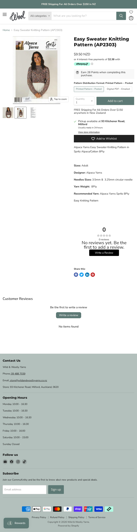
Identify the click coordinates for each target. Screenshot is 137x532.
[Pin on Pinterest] (93, 274)
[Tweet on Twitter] (81, 274)
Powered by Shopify (68, 525)
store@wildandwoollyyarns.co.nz (28, 380)
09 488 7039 (17, 373)
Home (6, 30)
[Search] (121, 16)
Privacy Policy (39, 517)
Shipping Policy (76, 517)
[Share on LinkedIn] (87, 274)
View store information (89, 132)
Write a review (68, 315)
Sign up (56, 489)
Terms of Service (96, 517)
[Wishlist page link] (131, 12)
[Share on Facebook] (76, 274)
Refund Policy (57, 517)
